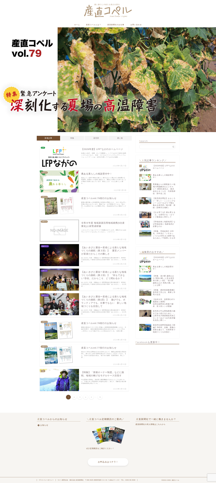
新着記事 (48, 138)
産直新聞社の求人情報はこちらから (151, 424)
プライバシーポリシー (46, 480)
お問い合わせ (136, 25)
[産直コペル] (108, 17)
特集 (72, 138)
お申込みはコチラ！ (108, 462)
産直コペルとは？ (93, 25)
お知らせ (44, 425)
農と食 (120, 138)
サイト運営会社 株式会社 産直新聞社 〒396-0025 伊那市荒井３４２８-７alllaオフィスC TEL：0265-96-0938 (96, 480)
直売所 (96, 138)
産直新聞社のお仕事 (115, 25)
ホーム (77, 25)
